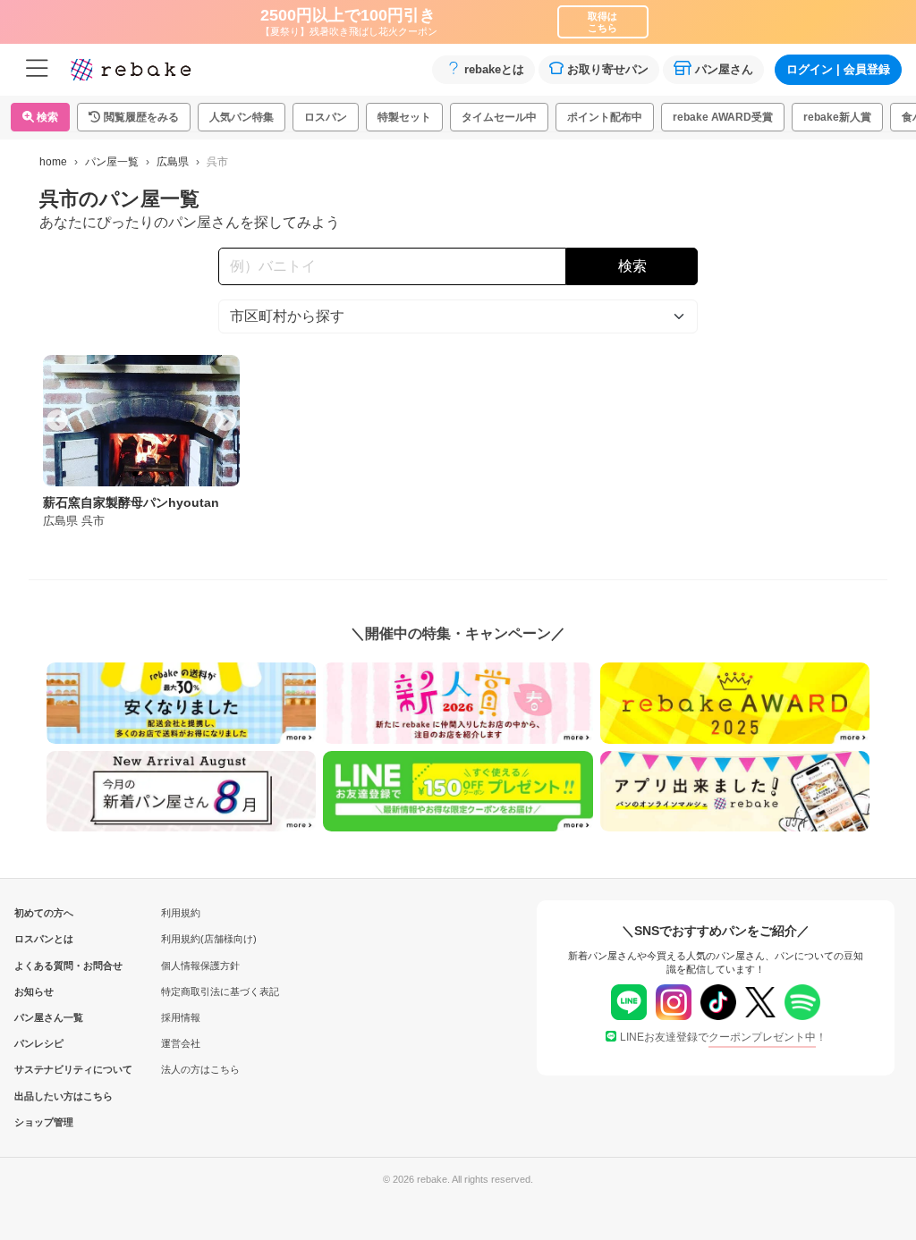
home (53, 162)
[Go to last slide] (57, 420)
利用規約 (180, 912)
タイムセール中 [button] (499, 117)
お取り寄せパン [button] (608, 69)
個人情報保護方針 (200, 965)
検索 (46, 117)
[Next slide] (225, 420)
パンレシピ (39, 1043)
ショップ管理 (43, 1122)
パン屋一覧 (112, 162)
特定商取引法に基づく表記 (220, 991)
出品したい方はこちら (43, 1096)
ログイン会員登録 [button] (838, 69)
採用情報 (180, 1017)
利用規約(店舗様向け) (209, 938)
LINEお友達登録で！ (723, 1037)
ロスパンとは (43, 938)
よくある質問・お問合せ (43, 965)
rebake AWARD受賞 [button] (723, 117)
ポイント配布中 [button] (604, 117)
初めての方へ (43, 912)
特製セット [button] (404, 117)
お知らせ (34, 991)
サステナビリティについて (43, 1069)
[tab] (135, 474)
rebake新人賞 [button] (837, 117)
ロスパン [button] (325, 117)
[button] (134, 117)
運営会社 (180, 1043)
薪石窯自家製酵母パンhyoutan (131, 502)
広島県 (173, 162)
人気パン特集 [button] (241, 117)
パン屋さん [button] (724, 69)
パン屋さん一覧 (43, 1017)
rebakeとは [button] (494, 69)
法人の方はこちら (200, 1069)
